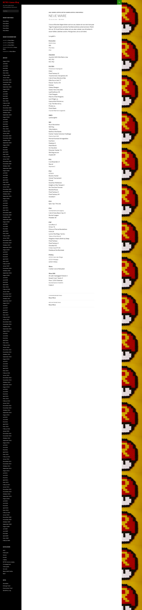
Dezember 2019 (7, 240)
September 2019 (7, 247)
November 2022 (7, 163)
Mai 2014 (5, 394)
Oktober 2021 (6, 194)
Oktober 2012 (6, 438)
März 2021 (6, 210)
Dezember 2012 (7, 433)
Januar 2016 (6, 347)
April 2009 (5, 536)
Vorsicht (5, 569)
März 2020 (6, 233)
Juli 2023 (5, 147)
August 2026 (6, 61)
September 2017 (7, 301)
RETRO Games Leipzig (68, 12)
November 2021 (7, 191)
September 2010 (7, 496)
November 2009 (7, 519)
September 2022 (7, 168)
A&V (50, 12)
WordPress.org (7, 590)
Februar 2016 (6, 345)
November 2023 (7, 138)
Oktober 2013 (6, 410)
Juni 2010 (5, 503)
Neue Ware (55, 297)
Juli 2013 (5, 417)
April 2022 (5, 180)
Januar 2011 (6, 487)
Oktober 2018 (6, 270)
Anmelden (5, 583)
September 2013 (7, 412)
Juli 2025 (5, 91)
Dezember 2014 (7, 377)
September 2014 (7, 384)
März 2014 (6, 398)
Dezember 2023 (7, 135)
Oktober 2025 (6, 84)
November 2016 (7, 324)
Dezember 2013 (7, 405)
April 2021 (5, 208)
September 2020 (7, 219)
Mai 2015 (5, 366)
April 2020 (5, 231)
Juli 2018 (5, 277)
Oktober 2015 (6, 354)
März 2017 (6, 315)
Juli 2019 (5, 252)
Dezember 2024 (7, 108)
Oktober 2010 (6, 494)
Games (54, 12)
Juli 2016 (5, 333)
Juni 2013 (5, 419)
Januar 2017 (6, 319)
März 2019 (6, 261)
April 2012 (5, 452)
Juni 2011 (5, 475)
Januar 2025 (6, 105)
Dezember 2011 (7, 461)
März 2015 (6, 370)
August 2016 (6, 331)
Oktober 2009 (6, 522)
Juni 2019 (5, 254)
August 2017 (6, 303)
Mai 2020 (5, 229)
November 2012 (7, 436)
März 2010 (6, 510)
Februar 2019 (6, 263)
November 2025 (7, 82)
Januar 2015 (6, 375)
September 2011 (7, 468)
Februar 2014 (6, 401)
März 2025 (6, 101)
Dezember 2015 (7, 349)
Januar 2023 (6, 159)
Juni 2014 (5, 391)
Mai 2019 (5, 256)
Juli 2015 (5, 361)
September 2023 (7, 142)
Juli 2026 (5, 63)
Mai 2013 (5, 422)
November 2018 (7, 268)
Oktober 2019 (6, 245)
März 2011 (6, 482)
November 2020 (7, 215)
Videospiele (79, 12)
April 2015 (5, 368)
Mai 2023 (5, 149)
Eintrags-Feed (6, 586)
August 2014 (6, 387)
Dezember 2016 (7, 322)
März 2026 (6, 73)
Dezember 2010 (7, 489)
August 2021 (6, 198)
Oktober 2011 (6, 466)
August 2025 (6, 89)
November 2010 (7, 491)
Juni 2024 (5, 122)
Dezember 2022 (7, 161)
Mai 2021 (5, 205)
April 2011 (5, 480)
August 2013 (6, 415)
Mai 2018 (5, 282)
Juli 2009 (5, 529)
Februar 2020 (6, 235)
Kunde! (5, 557)
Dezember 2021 (7, 189)
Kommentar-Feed (7, 588)
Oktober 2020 (6, 217)
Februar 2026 (6, 75)
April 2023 (5, 152)
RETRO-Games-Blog (11, 2)
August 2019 (6, 249)
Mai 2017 (5, 310)
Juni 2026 (5, 66)
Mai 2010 (5, 505)
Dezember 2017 (7, 294)
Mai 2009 (5, 533)
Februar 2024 (6, 131)
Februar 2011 (6, 484)
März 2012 (6, 454)
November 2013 (7, 408)
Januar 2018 (6, 291)
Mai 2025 (5, 96)
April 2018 (5, 284)
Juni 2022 (5, 175)
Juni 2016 (5, 335)
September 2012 (7, 440)
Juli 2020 (5, 224)
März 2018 (6, 287)
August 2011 (6, 470)
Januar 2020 (6, 238)
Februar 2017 (6, 317)
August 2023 (6, 145)
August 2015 (6, 359)
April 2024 (5, 126)
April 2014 (5, 396)
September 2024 (7, 115)
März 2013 (6, 426)
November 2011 (7, 463)
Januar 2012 (6, 459)
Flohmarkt (5, 552)
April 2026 (5, 70)
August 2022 (6, 170)
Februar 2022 (6, 184)
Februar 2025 (6, 103)
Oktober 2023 (6, 140)
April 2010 (5, 508)
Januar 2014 (6, 403)
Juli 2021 (5, 201)
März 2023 (6, 154)
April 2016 (5, 340)
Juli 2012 (5, 445)
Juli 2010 (5, 501)
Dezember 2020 (7, 212)
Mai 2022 (5, 177)
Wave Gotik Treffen (8, 571)
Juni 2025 (5, 94)
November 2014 (7, 380)
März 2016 (6, 342)
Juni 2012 (5, 447)
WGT (4, 573)
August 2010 (6, 498)
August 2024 (6, 117)
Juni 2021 (5, 203)
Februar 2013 (6, 429)
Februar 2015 (6, 373)
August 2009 (6, 526)
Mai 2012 (5, 449)
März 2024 (6, 128)
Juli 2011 (5, 473)
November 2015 (7, 352)
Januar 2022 (6, 187)
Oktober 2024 (6, 112)
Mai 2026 (5, 68)
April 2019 (5, 259)
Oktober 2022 (6, 166)
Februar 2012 (6, 456)
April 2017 (5, 312)
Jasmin (62, 19)
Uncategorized (7, 564)
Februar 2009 (6, 540)
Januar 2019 (6, 266)
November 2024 (7, 110)
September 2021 (7, 196)
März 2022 (6, 182)
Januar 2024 (6, 133)
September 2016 (7, 329)
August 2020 (6, 222)
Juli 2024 (5, 119)
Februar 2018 (6, 289)
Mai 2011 (5, 477)
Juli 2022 (5, 173)
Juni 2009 (5, 531)
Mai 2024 (5, 124)
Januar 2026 (6, 77)
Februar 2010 (6, 512)
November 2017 (7, 296)
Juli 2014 (5, 389)
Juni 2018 (5, 280)
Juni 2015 (5, 363)
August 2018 (6, 275)
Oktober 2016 (6, 326)
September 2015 (7, 356)
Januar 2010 (6, 515)
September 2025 (7, 87)
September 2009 (7, 524)
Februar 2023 (6, 156)
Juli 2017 (5, 305)
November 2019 (7, 242)
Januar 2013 (6, 431)
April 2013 (5, 424)
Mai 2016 (5, 338)
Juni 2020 (5, 226)
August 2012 (6, 442)
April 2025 (5, 98)
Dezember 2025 (7, 80)
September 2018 (7, 273)
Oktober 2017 (6, 298)
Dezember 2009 (7, 517)
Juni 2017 (5, 308)
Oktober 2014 (6, 382)
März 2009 (6, 538)
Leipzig (58, 12)
